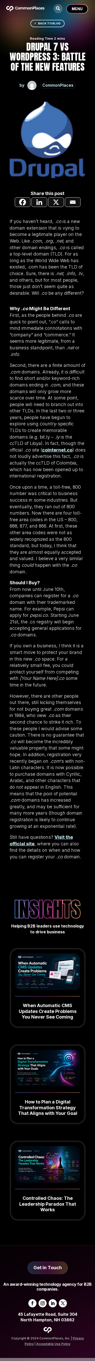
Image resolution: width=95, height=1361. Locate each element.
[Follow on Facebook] (32, 1303)
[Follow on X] (63, 1303)
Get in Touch (47, 1267)
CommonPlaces (57, 85)
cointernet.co (57, 450)
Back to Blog (49, 23)
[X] (56, 202)
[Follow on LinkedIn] (53, 1303)
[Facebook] (22, 202)
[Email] (73, 202)
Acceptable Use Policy (53, 1344)
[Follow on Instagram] (43, 1303)
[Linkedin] (39, 202)
